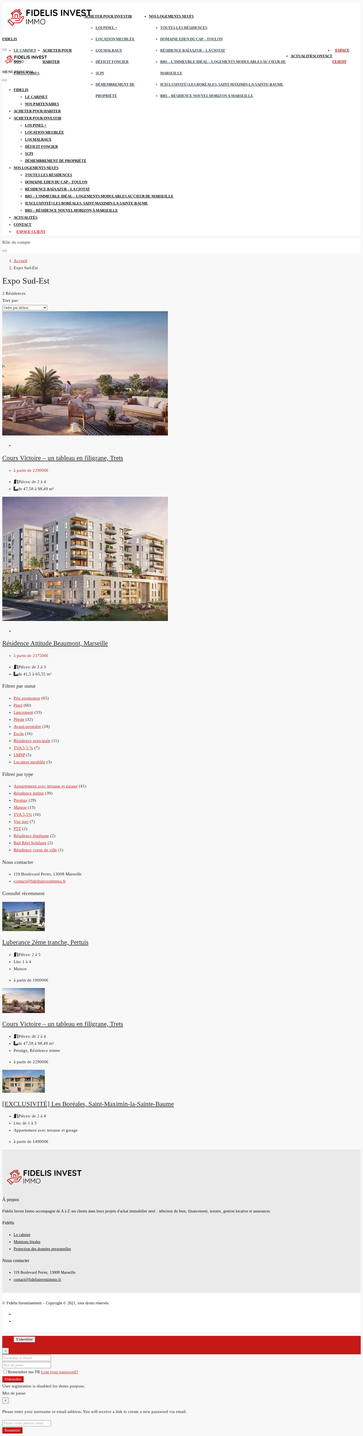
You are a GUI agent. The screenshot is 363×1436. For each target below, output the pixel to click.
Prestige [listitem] (21, 800)
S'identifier (13, 1379)
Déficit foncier (112, 62)
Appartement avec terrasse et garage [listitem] (46, 786)
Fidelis (9, 39)
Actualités (303, 56)
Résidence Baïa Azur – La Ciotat (192, 50)
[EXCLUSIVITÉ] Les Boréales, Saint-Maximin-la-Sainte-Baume (221, 84)
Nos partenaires (42, 104)
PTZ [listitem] (17, 828)
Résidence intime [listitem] (29, 793)
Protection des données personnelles (42, 1249)
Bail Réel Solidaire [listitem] (30, 843)
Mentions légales (27, 1242)
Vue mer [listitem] (21, 821)
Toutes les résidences (183, 28)
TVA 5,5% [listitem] (23, 814)
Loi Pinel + (106, 28)
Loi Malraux (109, 50)
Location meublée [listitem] (29, 762)
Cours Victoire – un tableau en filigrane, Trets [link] (62, 458)
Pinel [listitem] (18, 705)
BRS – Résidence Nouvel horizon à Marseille (206, 96)
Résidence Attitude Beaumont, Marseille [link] (55, 643)
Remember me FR (24, 1372)
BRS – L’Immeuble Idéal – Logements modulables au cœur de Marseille (99, 196)
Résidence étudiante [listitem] (31, 835)
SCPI (100, 73)
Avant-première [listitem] (27, 726)
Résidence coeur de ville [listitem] (35, 850)
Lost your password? (59, 1372)
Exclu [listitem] (19, 733)
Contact (323, 56)
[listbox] (24, 307)
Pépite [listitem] (19, 719)
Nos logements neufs (171, 16)
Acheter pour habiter (37, 111)
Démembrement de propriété (55, 161)
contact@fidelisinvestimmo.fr (40, 881)
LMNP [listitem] (19, 755)
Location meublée (115, 39)
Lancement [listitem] (23, 712)
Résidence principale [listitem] (32, 740)
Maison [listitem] (20, 807)
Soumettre (12, 1430)
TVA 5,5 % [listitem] (23, 748)
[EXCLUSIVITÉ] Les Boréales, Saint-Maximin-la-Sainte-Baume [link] (88, 1103)
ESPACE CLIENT (31, 231)
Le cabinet (25, 50)
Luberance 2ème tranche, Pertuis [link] (45, 942)
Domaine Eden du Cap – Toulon (191, 39)
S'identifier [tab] (24, 1339)
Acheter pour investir (108, 16)
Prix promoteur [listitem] (27, 698)
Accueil (20, 260)
